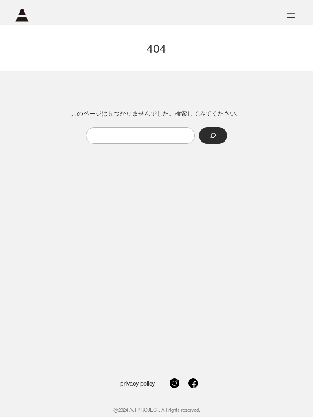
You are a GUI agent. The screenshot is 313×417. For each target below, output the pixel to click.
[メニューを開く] (291, 15)
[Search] (213, 135)
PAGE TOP (299, 397)
